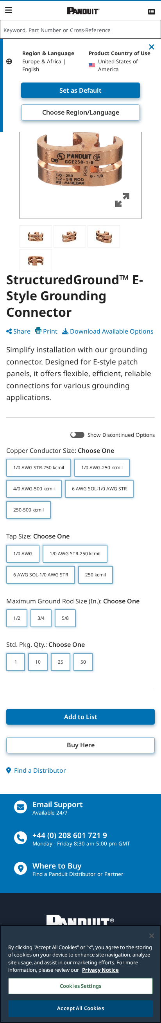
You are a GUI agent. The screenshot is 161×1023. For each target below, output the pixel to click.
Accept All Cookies (80, 1008)
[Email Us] (20, 806)
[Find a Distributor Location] (20, 868)
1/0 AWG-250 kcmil (102, 467)
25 (60, 662)
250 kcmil (95, 574)
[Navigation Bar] (8, 10)
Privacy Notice (100, 969)
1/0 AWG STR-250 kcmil (38, 467)
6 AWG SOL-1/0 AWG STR (99, 488)
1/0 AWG (22, 553)
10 (38, 662)
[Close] (151, 935)
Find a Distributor (39, 770)
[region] (80, 974)
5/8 (65, 618)
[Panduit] (83, 10)
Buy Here (81, 745)
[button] (80, 158)
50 (83, 662)
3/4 (41, 618)
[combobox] (80, 29)
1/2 (16, 618)
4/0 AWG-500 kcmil (34, 488)
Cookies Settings (80, 985)
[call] (20, 837)
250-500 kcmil (28, 509)
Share (21, 331)
